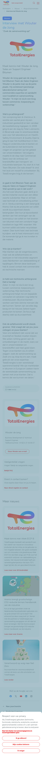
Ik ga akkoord (21, 738)
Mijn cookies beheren (21, 744)
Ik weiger (21, 751)
